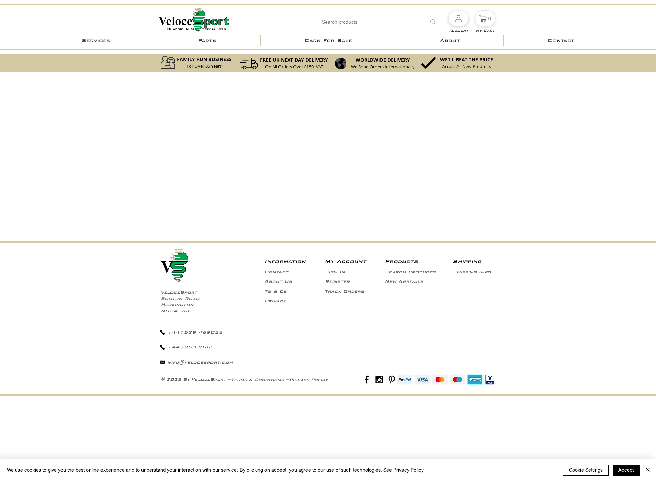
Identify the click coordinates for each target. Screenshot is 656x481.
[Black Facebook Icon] (366, 379)
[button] (96, 40)
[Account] (458, 18)
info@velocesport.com (200, 362)
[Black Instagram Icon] (379, 379)
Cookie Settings (586, 470)
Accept (626, 470)
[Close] (648, 470)
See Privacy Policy (403, 470)
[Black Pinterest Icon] (392, 379)
